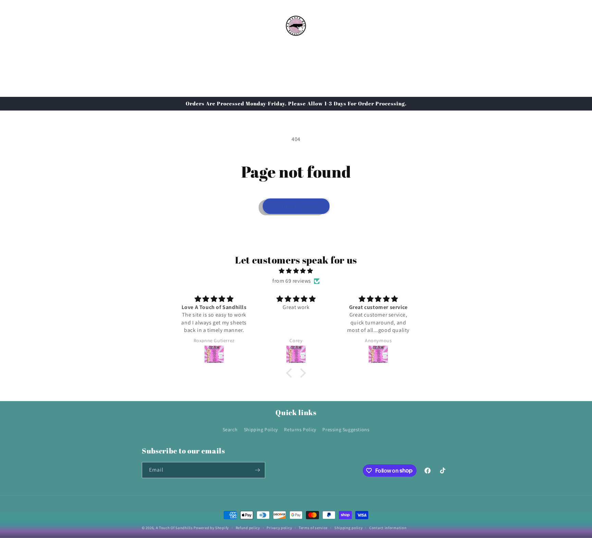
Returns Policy (300, 429)
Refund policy (248, 527)
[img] (296, 271)
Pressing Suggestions (345, 429)
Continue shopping (296, 206)
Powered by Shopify (211, 527)
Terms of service (313, 527)
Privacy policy (279, 527)
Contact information (387, 527)
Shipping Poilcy (261, 429)
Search (230, 429)
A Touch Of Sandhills (174, 527)
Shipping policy (348, 527)
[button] (149, 25)
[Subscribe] (257, 470)
